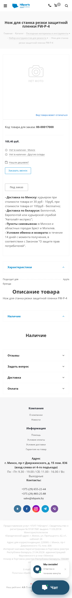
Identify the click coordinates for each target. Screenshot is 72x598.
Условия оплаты (36, 439)
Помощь (36, 434)
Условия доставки (36, 444)
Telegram (45, 508)
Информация (36, 428)
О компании (36, 414)
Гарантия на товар (36, 449)
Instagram (36, 508)
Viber (54, 508)
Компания (36, 408)
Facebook (26, 508)
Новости (36, 419)
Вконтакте (17, 508)
